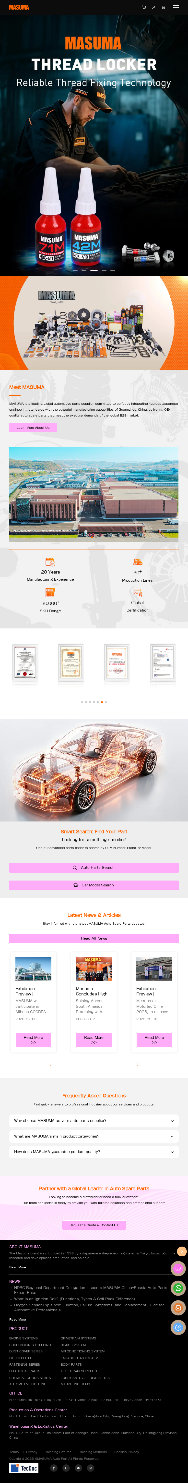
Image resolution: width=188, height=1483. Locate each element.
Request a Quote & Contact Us (94, 1225)
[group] (33, 1002)
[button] (75, 270)
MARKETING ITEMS (75, 1384)
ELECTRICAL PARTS (24, 1371)
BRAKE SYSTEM (73, 1344)
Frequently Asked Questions (94, 1095)
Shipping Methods (93, 1451)
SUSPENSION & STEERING (30, 1344)
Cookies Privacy (126, 1451)
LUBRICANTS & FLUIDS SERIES (85, 1377)
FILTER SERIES (20, 1357)
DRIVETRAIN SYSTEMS (78, 1338)
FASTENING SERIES (24, 1364)
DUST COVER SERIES (26, 1351)
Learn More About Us (33, 427)
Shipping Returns (58, 1451)
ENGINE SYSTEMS (23, 1338)
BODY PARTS (71, 1364)
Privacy (31, 1451)
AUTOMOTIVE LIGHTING (28, 1384)
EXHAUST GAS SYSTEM (79, 1357)
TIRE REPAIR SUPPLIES (79, 1371)
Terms (14, 1451)
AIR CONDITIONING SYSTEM (83, 1351)
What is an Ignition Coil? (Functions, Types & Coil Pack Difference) (74, 1299)
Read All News (94, 938)
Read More (17, 1267)
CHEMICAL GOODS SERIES (30, 1377)
